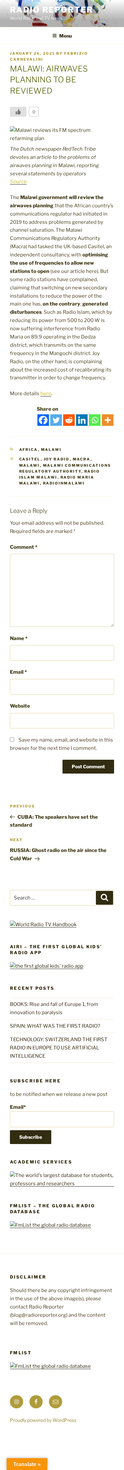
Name (18, 638)
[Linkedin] (82, 420)
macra (82, 459)
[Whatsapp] (95, 420)
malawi (29, 465)
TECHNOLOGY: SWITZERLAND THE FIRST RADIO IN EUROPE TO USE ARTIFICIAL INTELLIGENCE (58, 1048)
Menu (65, 36)
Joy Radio (57, 459)
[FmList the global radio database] (50, 1225)
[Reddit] (69, 420)
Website (20, 706)
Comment (23, 547)
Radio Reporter (51, 10)
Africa (28, 449)
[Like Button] (18, 112)
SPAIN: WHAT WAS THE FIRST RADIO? (56, 1026)
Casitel (30, 459)
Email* (18, 1107)
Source (18, 182)
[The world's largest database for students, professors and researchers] (62, 1184)
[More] (107, 420)
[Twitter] (56, 420)
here (45, 394)
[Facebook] (43, 420)
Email (18, 672)
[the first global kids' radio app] (46, 966)
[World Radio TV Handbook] (43, 924)
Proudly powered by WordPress (43, 1420)
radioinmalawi (64, 483)
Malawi (51, 449)
